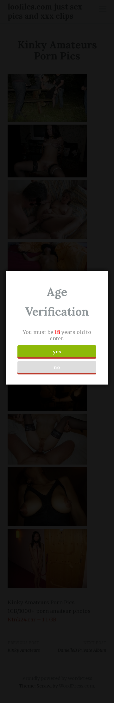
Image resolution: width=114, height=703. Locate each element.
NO (57, 367)
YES (57, 351)
